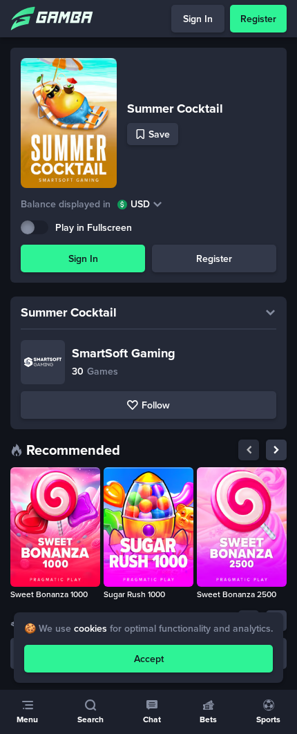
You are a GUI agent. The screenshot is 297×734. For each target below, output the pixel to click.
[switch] (34, 227)
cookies (90, 628)
